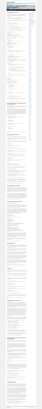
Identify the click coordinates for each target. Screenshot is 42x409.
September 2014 (30, 44)
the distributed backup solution (22, 341)
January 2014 (30, 47)
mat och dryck (30, 125)
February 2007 (30, 91)
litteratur (29, 124)
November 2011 (30, 60)
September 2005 (30, 100)
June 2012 (30, 56)
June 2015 (30, 41)
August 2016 (30, 37)
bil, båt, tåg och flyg (30, 114)
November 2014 (30, 43)
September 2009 (30, 74)
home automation (19, 297)
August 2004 (30, 107)
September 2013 (30, 49)
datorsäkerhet (11, 297)
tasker (23, 297)
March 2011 (30, 64)
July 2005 (30, 101)
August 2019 (30, 36)
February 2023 (30, 32)
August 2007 (30, 88)
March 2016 (30, 39)
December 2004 (30, 105)
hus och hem (15, 265)
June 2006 (30, 95)
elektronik (11, 265)
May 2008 (30, 83)
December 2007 (30, 86)
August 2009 (30, 75)
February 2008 (30, 85)
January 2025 (30, 29)
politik (29, 129)
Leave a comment (8, 132)
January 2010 (30, 72)
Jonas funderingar (11, 2)
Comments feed (30, 139)
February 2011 (30, 65)
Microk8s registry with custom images (13, 134)
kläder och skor (30, 122)
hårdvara (12, 265)
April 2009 (30, 77)
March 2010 (30, 71)
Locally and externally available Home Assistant (14, 201)
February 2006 (30, 97)
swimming (15, 199)
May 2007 (30, 90)
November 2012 (30, 53)
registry (17, 183)
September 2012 (30, 54)
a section (15, 317)
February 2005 (30, 104)
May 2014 (30, 46)
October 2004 (30, 106)
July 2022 (30, 33)
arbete (29, 113)
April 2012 (30, 57)
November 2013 (30, 48)
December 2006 (30, 92)
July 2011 (30, 62)
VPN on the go (9, 268)
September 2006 (30, 93)
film (29, 117)
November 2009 (30, 73)
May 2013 (30, 51)
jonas (12, 135)
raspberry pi (22, 265)
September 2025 (30, 28)
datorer (9, 183)
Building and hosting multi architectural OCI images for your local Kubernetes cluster (16, 338)
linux (10, 183)
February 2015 (30, 42)
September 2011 (30, 61)
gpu (13, 335)
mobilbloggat (30, 126)
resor (29, 130)
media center (19, 265)
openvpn (22, 297)
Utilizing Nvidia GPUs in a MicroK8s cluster (14, 300)
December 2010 (30, 66)
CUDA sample (17, 331)
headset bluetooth (12, 199)
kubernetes (13, 183)
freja (29, 119)
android (17, 297)
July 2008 (30, 82)
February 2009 (30, 78)
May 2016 (30, 38)
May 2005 (30, 102)
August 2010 (30, 68)
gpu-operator (15, 335)
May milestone (32, 26)
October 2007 (30, 87)
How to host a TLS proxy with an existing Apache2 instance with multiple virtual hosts (16, 103)
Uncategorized (30, 134)
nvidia (18, 335)
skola (29, 131)
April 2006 (30, 96)
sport (9, 199)
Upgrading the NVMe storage (11, 381)
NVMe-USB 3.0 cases (14, 391)
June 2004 (30, 108)
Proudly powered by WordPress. (31, 407)
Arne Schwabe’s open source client (20, 275)
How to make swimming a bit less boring (13, 185)
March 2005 (30, 103)
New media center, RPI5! (11, 243)
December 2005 (30, 98)
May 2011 (30, 63)
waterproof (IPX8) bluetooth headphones (19, 194)
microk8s (15, 183)
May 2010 (30, 70)
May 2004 (30, 109)
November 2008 (30, 80)
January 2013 (30, 52)
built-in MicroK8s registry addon (15, 354)
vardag (29, 135)
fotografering (30, 118)
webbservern (30, 136)
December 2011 (30, 59)
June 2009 (30, 76)
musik (29, 127)
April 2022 (30, 34)
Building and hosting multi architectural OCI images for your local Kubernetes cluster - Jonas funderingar (32, 23)
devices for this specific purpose (15, 398)
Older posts (8, 405)
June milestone (33, 25)
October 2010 (30, 67)
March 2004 (30, 110)
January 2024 (30, 31)
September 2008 (30, 81)
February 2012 (30, 58)
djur (29, 116)
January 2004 (30, 111)
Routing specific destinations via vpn (13, 12)
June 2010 (30, 69)
